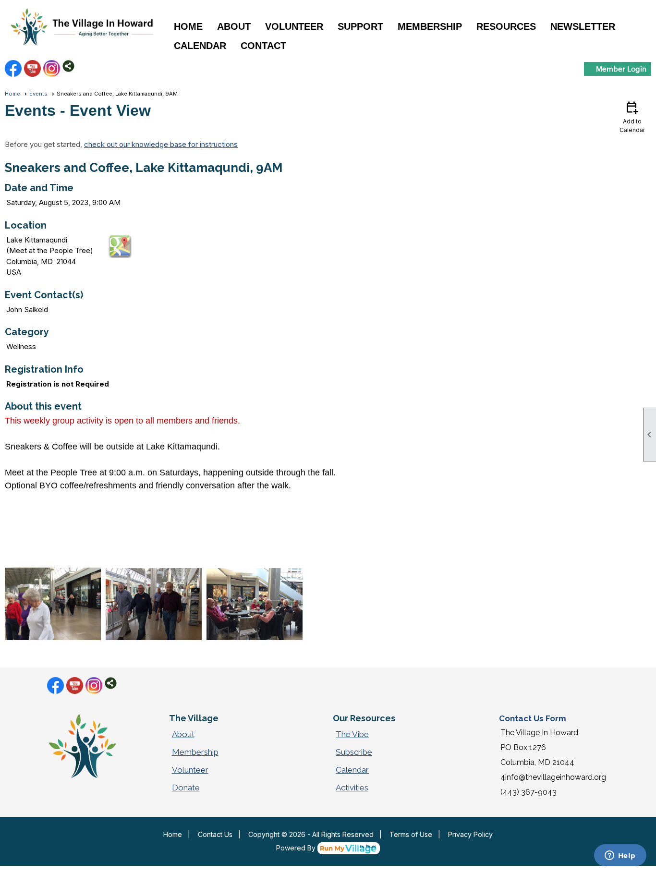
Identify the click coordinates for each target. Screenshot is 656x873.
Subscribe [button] (354, 752)
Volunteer (190, 770)
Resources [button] (506, 26)
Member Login (621, 68)
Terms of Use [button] (410, 834)
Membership (195, 752)
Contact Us (215, 834)
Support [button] (360, 26)
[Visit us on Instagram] (51, 68)
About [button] (234, 26)
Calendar (200, 45)
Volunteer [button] (294, 26)
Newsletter (582, 26)
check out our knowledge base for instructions (161, 144)
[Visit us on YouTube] (32, 68)
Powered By (296, 848)
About (183, 734)
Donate (186, 787)
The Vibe (352, 734)
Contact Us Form (532, 718)
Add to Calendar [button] (632, 116)
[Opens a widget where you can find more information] (620, 856)
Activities (352, 787)
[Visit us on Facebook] (13, 68)
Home (188, 26)
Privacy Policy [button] (470, 834)
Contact (263, 45)
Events (38, 93)
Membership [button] (430, 26)
